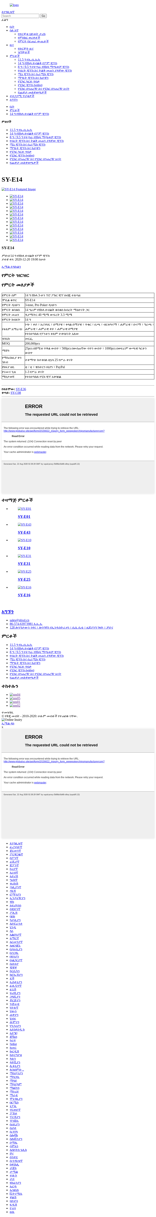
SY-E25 (24, 579)
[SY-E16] (24, 587)
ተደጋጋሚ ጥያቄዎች (22, 96)
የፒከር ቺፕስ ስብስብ (30, 85)
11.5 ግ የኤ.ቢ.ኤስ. (29, 59)
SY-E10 (24, 548)
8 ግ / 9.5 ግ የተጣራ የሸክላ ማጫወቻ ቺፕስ (43, 67)
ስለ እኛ (14, 30)
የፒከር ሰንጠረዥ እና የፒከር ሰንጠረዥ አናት (43, 88)
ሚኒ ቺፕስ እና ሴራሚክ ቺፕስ (35, 74)
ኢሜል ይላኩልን (11, 266)
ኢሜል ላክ (8, 723)
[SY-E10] (24, 540)
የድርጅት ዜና (26, 48)
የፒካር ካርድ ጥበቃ (29, 81)
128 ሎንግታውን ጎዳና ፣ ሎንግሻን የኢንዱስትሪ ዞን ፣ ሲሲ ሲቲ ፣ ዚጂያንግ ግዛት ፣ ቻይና (61, 627)
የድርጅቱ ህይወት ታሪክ (32, 34)
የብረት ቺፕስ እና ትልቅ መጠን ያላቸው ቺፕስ (45, 70)
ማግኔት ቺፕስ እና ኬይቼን (33, 77)
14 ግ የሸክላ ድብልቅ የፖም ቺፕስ (37, 63)
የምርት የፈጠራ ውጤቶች (33, 41)
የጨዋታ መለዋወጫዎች (32, 92)
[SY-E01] (24, 508)
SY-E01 (24, 516)
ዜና (12, 45)
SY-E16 (24, 595)
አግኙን (14, 99)
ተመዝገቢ (7, 712)
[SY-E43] (24, 524)
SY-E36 (21, 389)
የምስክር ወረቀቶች (29, 37)
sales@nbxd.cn (19, 620)
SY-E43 (24, 532)
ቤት (12, 26)
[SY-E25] (24, 571)
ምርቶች (15, 56)
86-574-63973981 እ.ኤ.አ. (26, 624)
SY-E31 (24, 563)
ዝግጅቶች (24, 52)
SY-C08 (16, 392)
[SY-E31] (24, 556)
